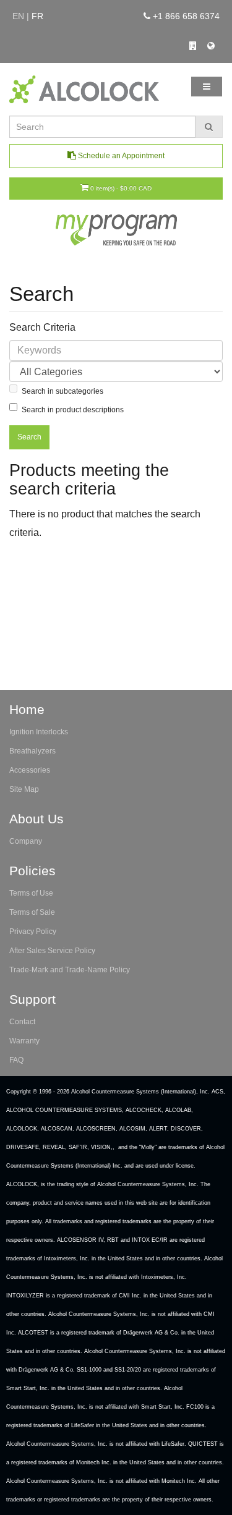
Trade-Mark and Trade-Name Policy (69, 969)
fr (37, 16)
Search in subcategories (62, 391)
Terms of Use (31, 893)
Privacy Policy (32, 931)
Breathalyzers (32, 751)
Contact (22, 1021)
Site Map (24, 789)
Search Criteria (42, 327)
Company (25, 841)
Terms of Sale (32, 912)
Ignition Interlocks (38, 732)
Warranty (24, 1041)
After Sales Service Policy (52, 950)
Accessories (29, 770)
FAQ (16, 1060)
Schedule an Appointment (120, 155)
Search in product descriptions (73, 409)
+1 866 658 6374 (185, 16)
